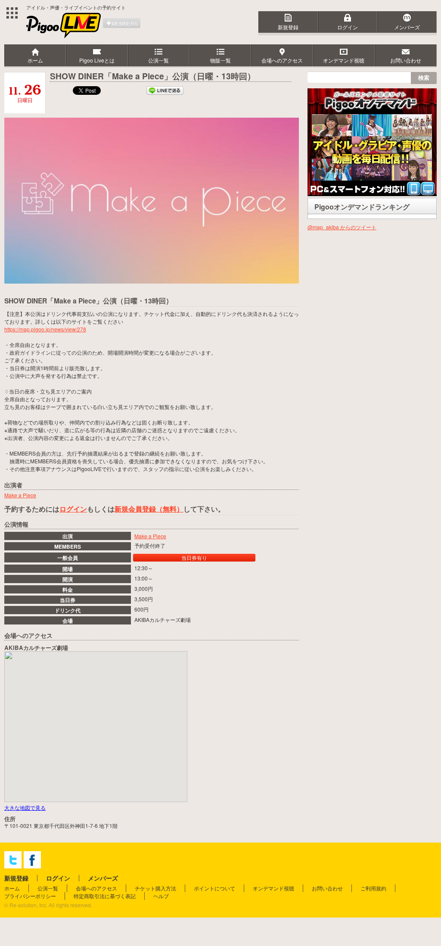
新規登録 (288, 27)
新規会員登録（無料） (149, 509)
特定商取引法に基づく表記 (105, 895)
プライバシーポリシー (30, 895)
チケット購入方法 (155, 888)
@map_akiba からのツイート (341, 227)
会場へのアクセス (96, 888)
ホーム (12, 888)
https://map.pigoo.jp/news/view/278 (45, 329)
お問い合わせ (327, 888)
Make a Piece (150, 536)
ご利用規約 (373, 888)
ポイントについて (214, 888)
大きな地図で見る (25, 807)
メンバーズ (407, 27)
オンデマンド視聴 (273, 888)
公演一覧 (47, 888)
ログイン (347, 27)
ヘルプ (161, 895)
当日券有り (194, 557)
